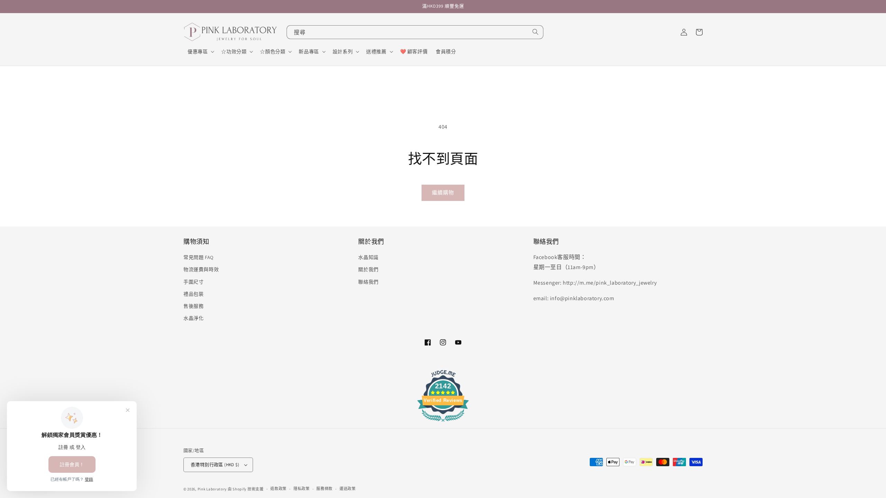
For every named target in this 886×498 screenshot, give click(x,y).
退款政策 (278, 488)
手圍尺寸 (193, 282)
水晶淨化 (193, 318)
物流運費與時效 (201, 269)
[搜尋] (535, 31)
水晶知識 (368, 257)
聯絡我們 (368, 282)
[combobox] (415, 32)
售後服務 (193, 306)
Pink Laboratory (212, 489)
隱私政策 (301, 488)
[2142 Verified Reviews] (443, 422)
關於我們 (368, 269)
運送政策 (348, 488)
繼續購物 (443, 192)
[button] (200, 51)
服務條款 (324, 488)
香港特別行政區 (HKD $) (215, 465)
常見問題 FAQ (198, 257)
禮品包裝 (193, 294)
